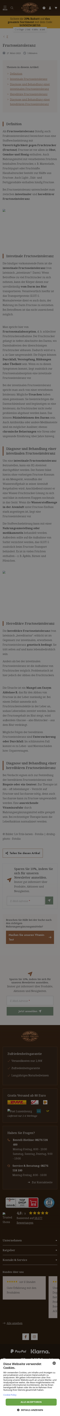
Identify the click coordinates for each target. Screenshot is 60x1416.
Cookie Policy (9, 1394)
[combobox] (54, 1363)
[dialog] (30, 1387)
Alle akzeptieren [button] (31, 1401)
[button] (30, 1410)
